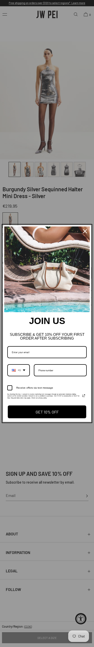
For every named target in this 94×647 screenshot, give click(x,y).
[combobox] (18, 370)
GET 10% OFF (47, 411)
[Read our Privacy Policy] (84, 396)
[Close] (85, 231)
